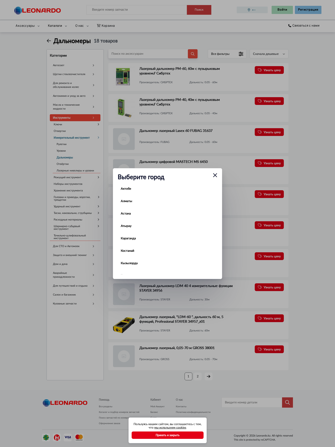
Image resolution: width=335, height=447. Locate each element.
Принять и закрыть (168, 435)
